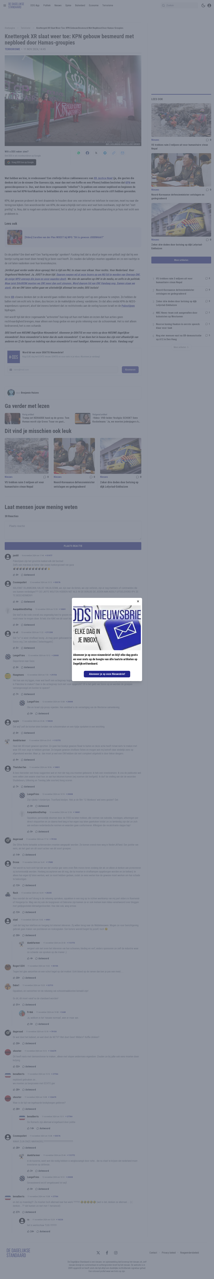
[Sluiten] (138, 601)
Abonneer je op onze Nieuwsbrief (107, 674)
